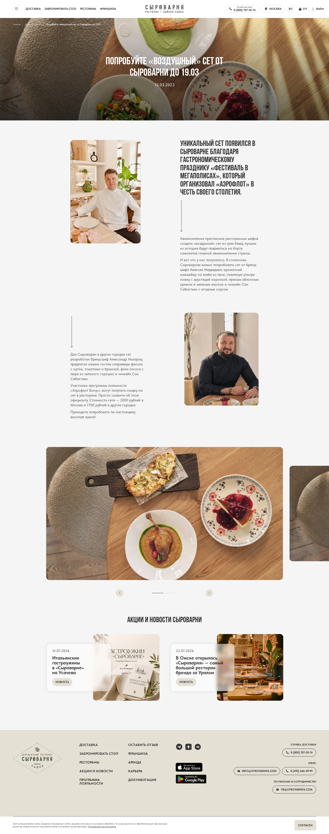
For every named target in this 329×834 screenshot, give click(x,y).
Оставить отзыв (143, 745)
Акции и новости (33, 24)
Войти (320, 9)
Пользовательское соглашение (102, 827)
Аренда (134, 762)
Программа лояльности (91, 781)
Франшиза (108, 9)
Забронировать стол (60, 9)
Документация (142, 780)
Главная (17, 24)
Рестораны (88, 9)
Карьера (135, 771)
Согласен (305, 825)
